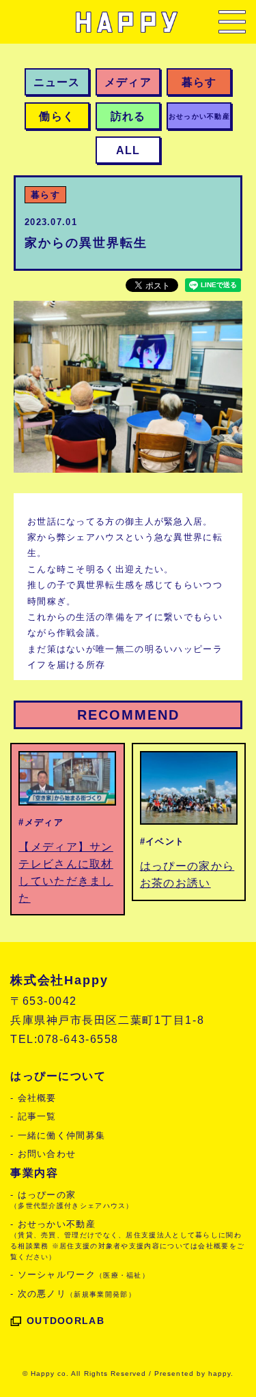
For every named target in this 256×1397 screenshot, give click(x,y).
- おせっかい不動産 (127, 1240)
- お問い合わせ (43, 1154)
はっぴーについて (58, 1076)
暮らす (45, 195)
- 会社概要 (33, 1098)
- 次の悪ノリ (73, 1294)
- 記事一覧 (33, 1116)
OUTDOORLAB (65, 1320)
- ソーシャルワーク (80, 1274)
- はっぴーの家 (72, 1200)
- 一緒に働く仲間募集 (57, 1135)
